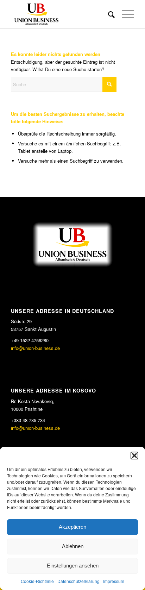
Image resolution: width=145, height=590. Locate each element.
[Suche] (108, 14)
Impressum (113, 581)
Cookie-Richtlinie (37, 581)
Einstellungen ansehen (73, 566)
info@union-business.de (35, 348)
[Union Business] (60, 14)
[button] (134, 455)
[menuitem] (108, 14)
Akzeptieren (72, 527)
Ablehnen (72, 546)
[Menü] (124, 14)
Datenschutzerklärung (78, 581)
